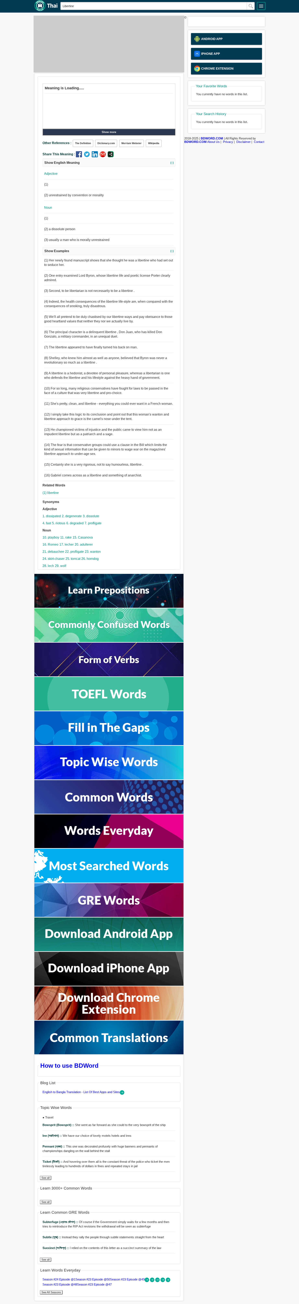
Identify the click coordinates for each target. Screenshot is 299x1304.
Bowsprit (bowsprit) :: (59, 1125)
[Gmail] (104, 156)
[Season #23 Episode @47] (168, 1281)
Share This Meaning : (59, 154)
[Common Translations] (109, 1053)
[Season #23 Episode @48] (163, 1281)
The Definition (83, 143)
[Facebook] (80, 156)
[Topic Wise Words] (109, 778)
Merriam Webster (131, 143)
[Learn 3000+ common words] (109, 812)
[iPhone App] (109, 984)
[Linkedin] (96, 156)
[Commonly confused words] (109, 641)
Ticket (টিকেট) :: (53, 1161)
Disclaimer (243, 142)
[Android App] (109, 950)
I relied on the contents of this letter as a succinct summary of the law (102, 1248)
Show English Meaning (109, 162)
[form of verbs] (109, 675)
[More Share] (111, 156)
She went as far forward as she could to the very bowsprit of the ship (104, 1125)
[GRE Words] (109, 916)
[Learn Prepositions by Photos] (109, 606)
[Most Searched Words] (109, 881)
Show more (109, 132)
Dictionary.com (106, 143)
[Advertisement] (108, 44)
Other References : (57, 143)
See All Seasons (51, 1292)
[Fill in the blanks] (109, 744)
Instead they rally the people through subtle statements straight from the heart (103, 1237)
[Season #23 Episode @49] (157, 1281)
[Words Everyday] (109, 847)
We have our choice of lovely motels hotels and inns (87, 1135)
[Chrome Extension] (109, 1019)
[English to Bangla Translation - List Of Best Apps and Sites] (122, 1093)
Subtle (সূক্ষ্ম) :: (52, 1237)
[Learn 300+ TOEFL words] (109, 709)
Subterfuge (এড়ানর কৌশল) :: (61, 1222)
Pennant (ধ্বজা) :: (54, 1146)
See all (45, 1177)
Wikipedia (153, 143)
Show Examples (109, 251)
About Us (213, 142)
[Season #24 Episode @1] (147, 1281)
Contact (259, 142)
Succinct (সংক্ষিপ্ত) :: (56, 1248)
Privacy (228, 142)
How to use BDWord (69, 1065)
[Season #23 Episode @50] (152, 1281)
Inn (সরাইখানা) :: (53, 1135)
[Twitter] (88, 156)
